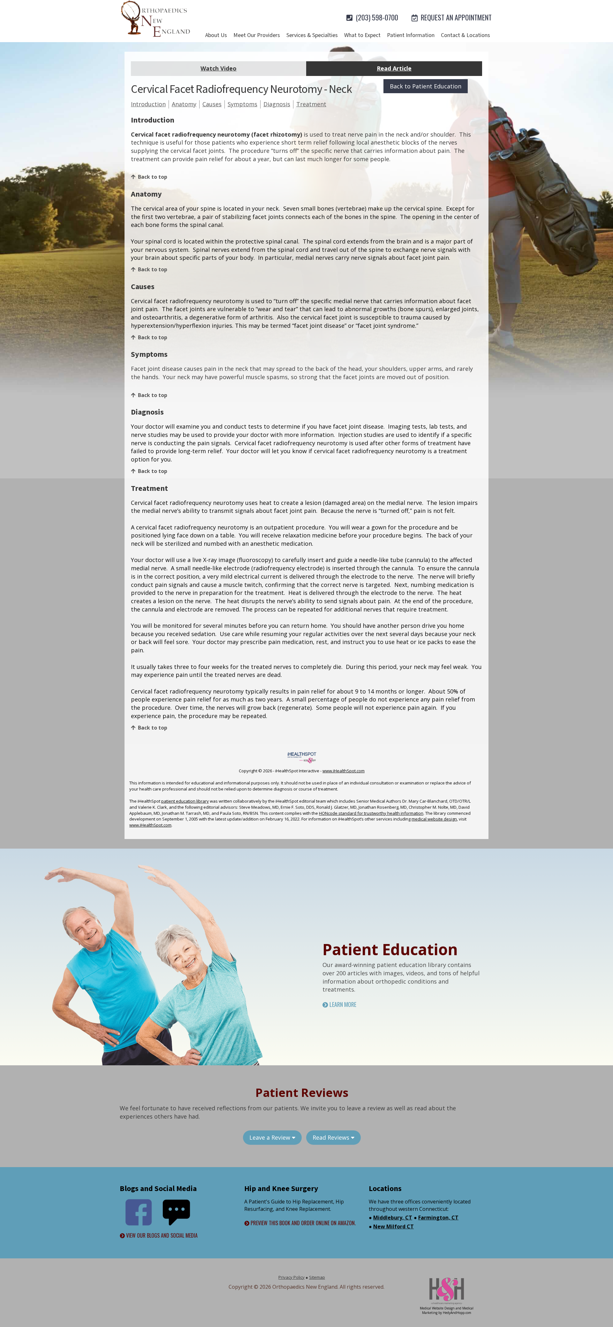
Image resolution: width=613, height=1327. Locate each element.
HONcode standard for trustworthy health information (371, 813)
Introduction (148, 104)
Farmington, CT (438, 1217)
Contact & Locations (465, 35)
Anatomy (184, 104)
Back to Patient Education (425, 86)
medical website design (434, 819)
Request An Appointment (455, 17)
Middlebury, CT (392, 1217)
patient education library (185, 801)
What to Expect (362, 35)
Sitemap (317, 1277)
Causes (212, 104)
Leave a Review (270, 1137)
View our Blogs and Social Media (161, 1235)
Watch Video (219, 68)
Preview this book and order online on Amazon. (302, 1223)
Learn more (342, 1004)
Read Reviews (332, 1137)
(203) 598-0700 (376, 17)
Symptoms (242, 104)
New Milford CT (393, 1226)
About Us (216, 35)
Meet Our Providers (256, 35)
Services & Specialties (312, 35)
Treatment (311, 104)
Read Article (394, 68)
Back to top (152, 176)
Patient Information (411, 35)
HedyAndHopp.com (457, 1312)
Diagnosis (276, 104)
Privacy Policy (291, 1277)
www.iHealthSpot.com (343, 771)
